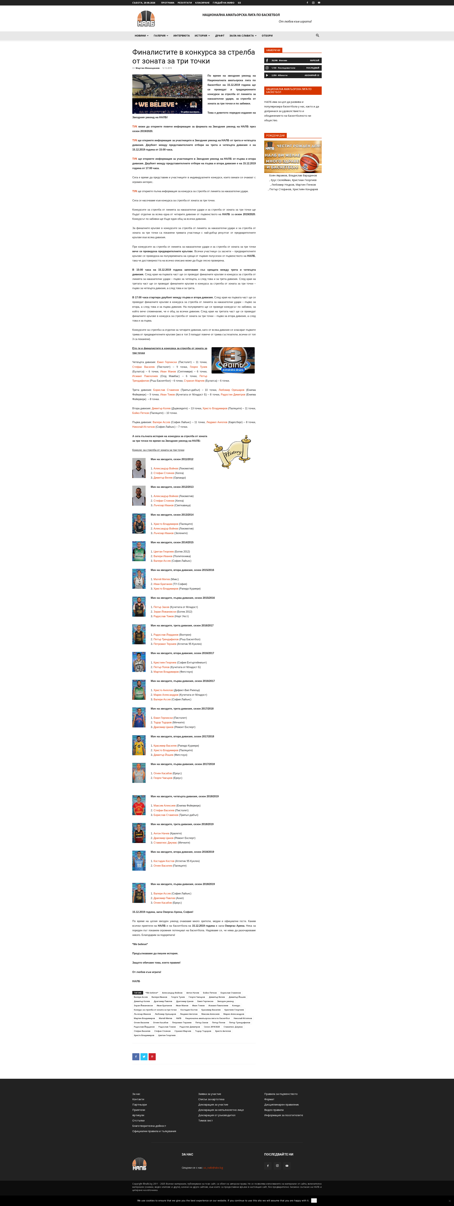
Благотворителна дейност (149, 1125)
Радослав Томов (164, 616)
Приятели (138, 1110)
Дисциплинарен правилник (281, 1104)
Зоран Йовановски (165, 611)
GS (239, 2)
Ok (313, 1200)
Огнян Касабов (163, 773)
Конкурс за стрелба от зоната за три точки (155, 1009)
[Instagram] (313, 2)
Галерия (159, 35)
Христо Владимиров (215, 408)
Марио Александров (166, 694)
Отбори (267, 35)
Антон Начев (161, 833)
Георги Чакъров (163, 777)
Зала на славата (241, 35)
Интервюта (181, 35)
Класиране (202, 2)
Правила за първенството (281, 1094)
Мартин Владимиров (166, 671)
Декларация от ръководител (216, 1115)
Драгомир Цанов (163, 726)
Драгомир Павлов (164, 898)
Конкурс (236, 1005)
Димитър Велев (163, 477)
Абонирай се (312, 75)
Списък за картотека (211, 1099)
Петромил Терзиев (165, 643)
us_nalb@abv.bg (213, 1167)
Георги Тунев (198, 366)
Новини (140, 35)
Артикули (138, 1115)
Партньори (139, 1104)
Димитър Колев (161, 408)
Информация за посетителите (283, 1115)
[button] (317, 36)
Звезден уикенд (225, 1001)
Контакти (138, 1099)
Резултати (185, 2)
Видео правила (274, 1110)
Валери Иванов (163, 556)
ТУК (134, 126)
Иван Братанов (163, 583)
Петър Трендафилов (166, 639)
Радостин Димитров (233, 394)
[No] (449, 1201)
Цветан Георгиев (164, 551)
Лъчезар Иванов (164, 505)
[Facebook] (307, 2)
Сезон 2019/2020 (212, 1026)
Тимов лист (205, 1120)
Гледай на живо (223, 2)
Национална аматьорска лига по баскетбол (207, 1018)
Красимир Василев (165, 745)
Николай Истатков (143, 426)
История (201, 35)
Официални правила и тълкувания (154, 1131)
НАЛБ (178, 1018)
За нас (136, 1094)
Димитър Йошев (163, 754)
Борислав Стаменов (166, 389)
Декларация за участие (213, 1104)
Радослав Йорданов (166, 634)
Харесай (314, 60)
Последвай (312, 67)
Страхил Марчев (194, 380)
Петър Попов (162, 667)
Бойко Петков (140, 412)
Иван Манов (168, 371)
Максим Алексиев (165, 805)
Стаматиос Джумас (165, 842)
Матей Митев (162, 579)
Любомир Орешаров (232, 389)
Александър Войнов (166, 468)
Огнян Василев (163, 865)
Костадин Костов (164, 860)
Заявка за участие (209, 1094)
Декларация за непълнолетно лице (221, 1110)
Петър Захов (161, 606)
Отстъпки (138, 1120)
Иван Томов (167, 394)
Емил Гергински (167, 362)
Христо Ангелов (163, 690)
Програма (167, 2)
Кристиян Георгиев (165, 662)
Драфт (220, 35)
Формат (269, 1099)
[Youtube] (319, 2)
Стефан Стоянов (164, 472)
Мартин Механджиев (147, 68)
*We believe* (151, 992)
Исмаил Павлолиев (145, 376)
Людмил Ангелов (216, 422)
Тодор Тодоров (163, 722)
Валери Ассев (161, 422)
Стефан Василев (143, 366)
